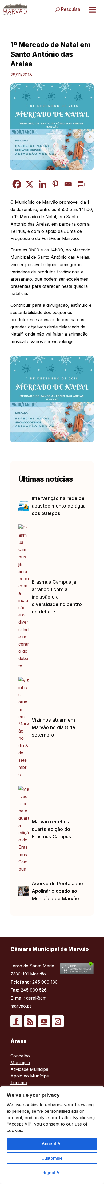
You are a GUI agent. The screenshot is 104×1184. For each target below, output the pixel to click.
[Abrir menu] (92, 9)
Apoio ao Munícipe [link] (29, 1076)
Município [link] (20, 1063)
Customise (52, 1158)
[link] (15, 9)
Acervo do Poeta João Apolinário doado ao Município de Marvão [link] (57, 891)
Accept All (52, 1143)
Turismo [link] (18, 1083)
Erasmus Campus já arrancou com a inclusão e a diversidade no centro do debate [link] (57, 597)
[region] (52, 1135)
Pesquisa (70, 9)
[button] (16, 1021)
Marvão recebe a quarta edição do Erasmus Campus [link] (51, 829)
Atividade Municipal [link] (29, 1069)
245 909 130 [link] (45, 982)
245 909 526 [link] (34, 990)
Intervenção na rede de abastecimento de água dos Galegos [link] (59, 505)
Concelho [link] (20, 1056)
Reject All (52, 1172)
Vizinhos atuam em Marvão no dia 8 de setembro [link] (53, 727)
